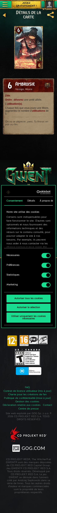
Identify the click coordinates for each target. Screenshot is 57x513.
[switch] (46, 265)
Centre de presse (28, 409)
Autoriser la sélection (28, 307)
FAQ (27, 387)
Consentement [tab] (14, 201)
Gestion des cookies (27, 401)
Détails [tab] (31, 201)
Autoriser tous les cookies (28, 298)
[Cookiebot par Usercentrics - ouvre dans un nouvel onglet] (38, 192)
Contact (47, 405)
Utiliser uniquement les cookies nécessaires (28, 317)
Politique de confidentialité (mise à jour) (27, 398)
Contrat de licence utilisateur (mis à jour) (27, 391)
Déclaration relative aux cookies (22, 405)
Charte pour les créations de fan (27, 394)
